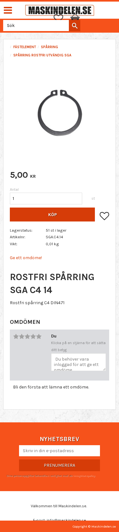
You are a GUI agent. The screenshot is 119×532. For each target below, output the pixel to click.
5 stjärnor (39, 336)
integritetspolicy (84, 475)
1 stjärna (16, 336)
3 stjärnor (27, 336)
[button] (61, 18)
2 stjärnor (21, 336)
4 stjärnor (33, 336)
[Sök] (74, 25)
